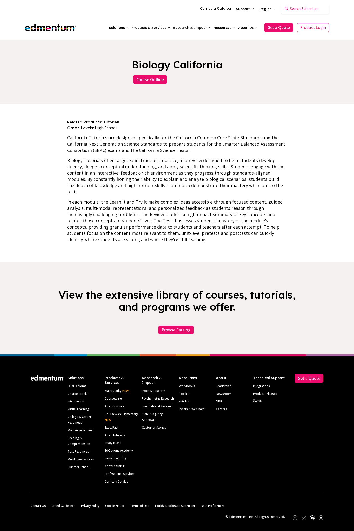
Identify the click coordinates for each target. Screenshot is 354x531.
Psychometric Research (158, 398)
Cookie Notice (115, 506)
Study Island (113, 443)
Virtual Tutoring (115, 458)
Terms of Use (139, 506)
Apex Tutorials (115, 435)
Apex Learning (115, 466)
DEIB (219, 401)
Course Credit (77, 394)
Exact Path (111, 427)
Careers (221, 409)
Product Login (313, 27)
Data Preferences (213, 506)
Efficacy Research (154, 391)
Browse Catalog (176, 330)
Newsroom (224, 394)
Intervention (76, 401)
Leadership (224, 386)
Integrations (261, 386)
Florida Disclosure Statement (175, 506)
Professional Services (120, 474)
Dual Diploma (77, 386)
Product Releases (265, 394)
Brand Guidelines (63, 506)
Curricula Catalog (117, 481)
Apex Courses (114, 406)
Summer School (78, 467)
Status (257, 400)
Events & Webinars (192, 409)
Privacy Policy (90, 506)
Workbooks (187, 386)
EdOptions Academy (119, 451)
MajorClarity (113, 391)
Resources (188, 378)
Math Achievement (80, 430)
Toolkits (184, 394)
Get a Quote (278, 27)
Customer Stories (154, 427)
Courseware (113, 398)
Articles (184, 401)
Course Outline (150, 79)
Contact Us (38, 506)
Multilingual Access (81, 459)
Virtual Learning (78, 409)
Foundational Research (157, 406)
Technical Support (269, 378)
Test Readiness (78, 451)
